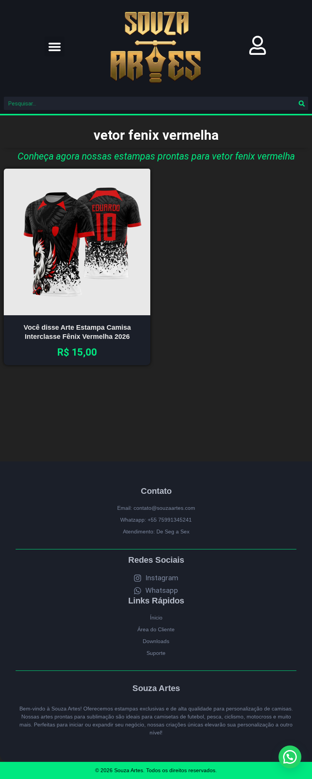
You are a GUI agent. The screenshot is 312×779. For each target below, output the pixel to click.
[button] (55, 47)
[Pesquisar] (301, 103)
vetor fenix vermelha (156, 135)
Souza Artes (156, 688)
